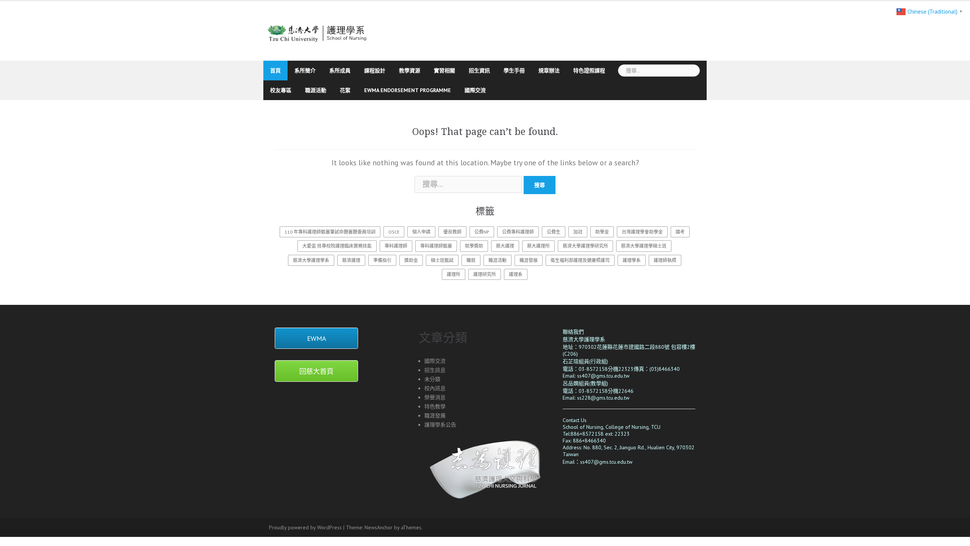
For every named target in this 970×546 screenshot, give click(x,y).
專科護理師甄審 (436, 246)
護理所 (453, 274)
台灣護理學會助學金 (642, 232)
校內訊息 (435, 388)
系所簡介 (305, 70)
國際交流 (475, 90)
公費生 (553, 232)
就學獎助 (474, 246)
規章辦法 (549, 70)
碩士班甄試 (442, 260)
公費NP (481, 232)
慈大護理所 (538, 246)
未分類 (432, 379)
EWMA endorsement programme (407, 90)
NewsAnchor (379, 527)
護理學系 (632, 260)
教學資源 (409, 70)
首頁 (275, 70)
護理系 (516, 274)
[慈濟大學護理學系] (334, 30)
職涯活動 (315, 90)
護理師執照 (665, 260)
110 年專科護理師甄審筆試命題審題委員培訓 (330, 232)
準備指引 (382, 260)
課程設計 (374, 70)
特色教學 (435, 406)
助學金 (602, 232)
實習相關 (444, 70)
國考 (680, 232)
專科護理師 (396, 246)
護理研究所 (484, 274)
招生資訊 (479, 70)
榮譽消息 (435, 397)
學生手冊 (514, 70)
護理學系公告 (440, 424)
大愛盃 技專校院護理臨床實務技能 (337, 246)
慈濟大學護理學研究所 (585, 246)
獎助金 (411, 260)
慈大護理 (505, 246)
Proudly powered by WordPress (305, 527)
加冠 (577, 232)
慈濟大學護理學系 (311, 260)
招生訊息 (435, 370)
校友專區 (280, 90)
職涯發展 (528, 260)
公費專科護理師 (518, 232)
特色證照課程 (589, 70)
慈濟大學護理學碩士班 (643, 246)
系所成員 (339, 70)
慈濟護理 (351, 260)
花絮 (345, 90)
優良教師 (452, 232)
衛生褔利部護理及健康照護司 (580, 260)
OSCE (393, 232)
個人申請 (421, 232)
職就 (471, 260)
